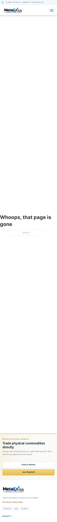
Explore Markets (28, 465)
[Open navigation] (52, 10)
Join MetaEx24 (28, 472)
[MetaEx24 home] (13, 10)
